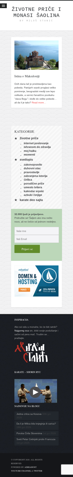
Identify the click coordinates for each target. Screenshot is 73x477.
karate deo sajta (31, 200)
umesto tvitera (33, 187)
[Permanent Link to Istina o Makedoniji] (36, 68)
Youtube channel (21, 470)
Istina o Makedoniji (27, 76)
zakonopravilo (33, 164)
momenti (29, 154)
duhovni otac (32, 168)
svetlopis (26, 159)
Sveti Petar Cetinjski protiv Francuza (35, 439)
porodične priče (34, 183)
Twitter (38, 470)
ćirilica (28, 179)
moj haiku (30, 150)
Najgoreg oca (21, 330)
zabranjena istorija (35, 176)
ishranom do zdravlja (37, 147)
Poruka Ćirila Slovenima (29, 433)
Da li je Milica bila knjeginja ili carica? (36, 423)
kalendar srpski (34, 191)
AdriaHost (30, 467)
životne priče (29, 138)
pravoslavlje (31, 172)
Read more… (39, 102)
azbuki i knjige (33, 195)
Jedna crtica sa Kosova (28, 414)
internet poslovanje (36, 143)
